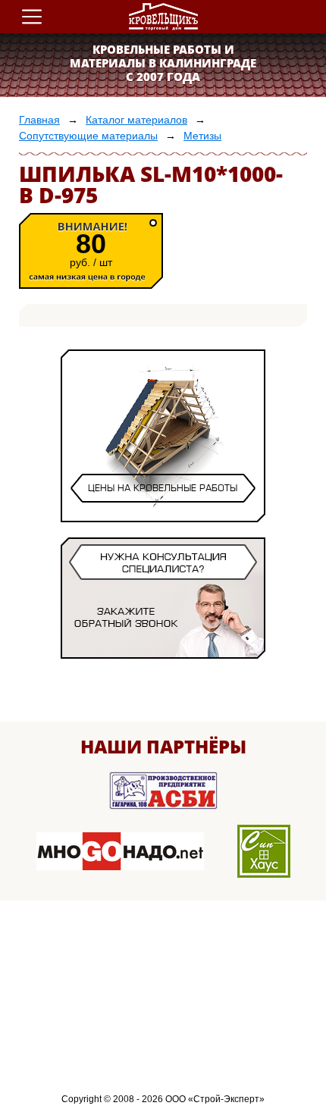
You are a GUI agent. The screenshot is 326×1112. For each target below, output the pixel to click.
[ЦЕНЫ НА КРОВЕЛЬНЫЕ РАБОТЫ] (163, 508)
